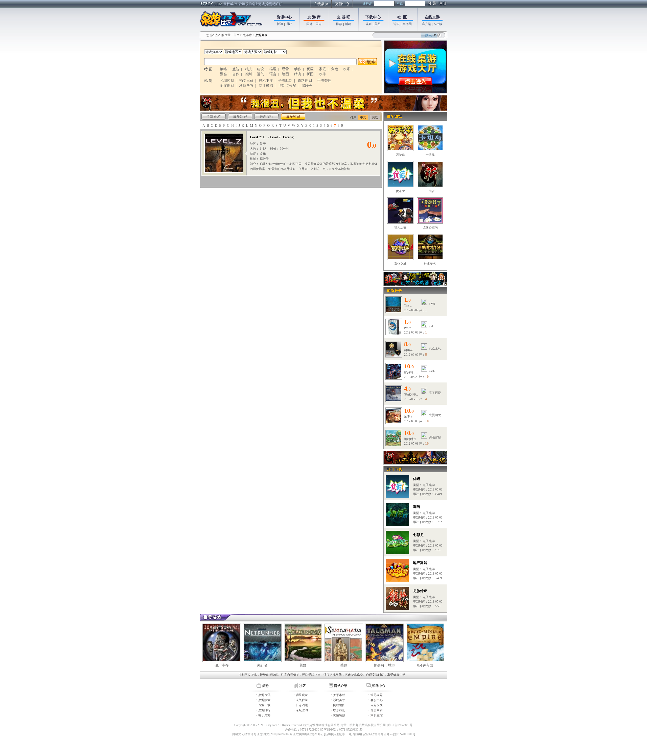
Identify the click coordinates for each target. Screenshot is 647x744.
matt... (432, 370)
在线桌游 (321, 4)
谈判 (248, 74)
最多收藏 (293, 116)
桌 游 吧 (343, 17)
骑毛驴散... (436, 437)
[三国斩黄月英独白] (323, 109)
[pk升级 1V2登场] (415, 463)
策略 (223, 69)
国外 (309, 24)
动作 (297, 69)
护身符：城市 (384, 665)
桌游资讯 (264, 695)
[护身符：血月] (393, 378)
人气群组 (302, 700)
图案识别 (227, 86)
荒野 (303, 665)
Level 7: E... (259, 137)
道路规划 (305, 81)
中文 (363, 117)
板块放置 (246, 86)
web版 (438, 24)
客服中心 (377, 700)
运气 (260, 74)
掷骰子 (306, 86)
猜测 (297, 74)
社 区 (402, 17)
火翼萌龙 (435, 415)
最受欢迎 (240, 116)
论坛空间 (302, 710)
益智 (235, 69)
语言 (272, 74)
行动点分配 (287, 86)
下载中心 (373, 17)
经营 (285, 69)
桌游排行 (264, 710)
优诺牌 (400, 191)
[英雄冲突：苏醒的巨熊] (393, 400)
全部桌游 (213, 116)
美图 (378, 24)
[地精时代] (393, 444)
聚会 (223, 74)
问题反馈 (377, 705)
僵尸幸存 (222, 665)
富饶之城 (400, 264)
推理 (272, 69)
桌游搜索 (264, 700)
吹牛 (322, 74)
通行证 (367, 4)
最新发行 (267, 116)
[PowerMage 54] (393, 333)
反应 (310, 69)
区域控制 (227, 81)
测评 (289, 24)
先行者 (262, 665)
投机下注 (266, 81)
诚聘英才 (339, 700)
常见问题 (377, 695)
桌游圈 (407, 24)
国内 (318, 24)
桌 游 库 (314, 17)
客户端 (426, 24)
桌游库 (248, 35)
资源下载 (264, 705)
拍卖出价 (246, 81)
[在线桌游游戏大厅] (415, 92)
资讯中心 (284, 17)
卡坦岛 (430, 155)
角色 (334, 69)
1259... (433, 304)
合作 (235, 74)
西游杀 (400, 155)
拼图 (310, 74)
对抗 (248, 69)
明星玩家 (302, 695)
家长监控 (377, 715)
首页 (237, 35)
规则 (368, 24)
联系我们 (339, 710)
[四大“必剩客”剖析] (415, 284)
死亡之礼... (436, 348)
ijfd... (432, 326)
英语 (375, 117)
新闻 (280, 24)
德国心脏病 (430, 227)
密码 (400, 4)
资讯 (428, 36)
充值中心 (342, 4)
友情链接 (339, 715)
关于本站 (339, 695)
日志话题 (302, 705)
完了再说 (435, 393)
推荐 (339, 24)
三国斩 (430, 191)
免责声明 (377, 710)
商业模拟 (266, 86)
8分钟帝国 (425, 665)
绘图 (285, 74)
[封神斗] (393, 355)
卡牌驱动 (285, 81)
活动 (348, 24)
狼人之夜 (400, 227)
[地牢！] (393, 422)
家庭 (322, 69)
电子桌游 (264, 715)
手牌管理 (324, 81)
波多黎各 (430, 264)
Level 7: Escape (281, 137)
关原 (343, 665)
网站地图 (339, 705)
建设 (260, 69)
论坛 (397, 24)
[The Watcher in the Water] (393, 311)
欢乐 (346, 69)
